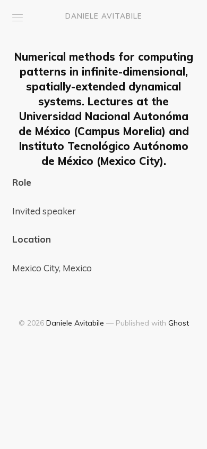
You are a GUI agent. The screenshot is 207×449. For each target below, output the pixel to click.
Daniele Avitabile (103, 15)
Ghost (178, 323)
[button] (17, 17)
